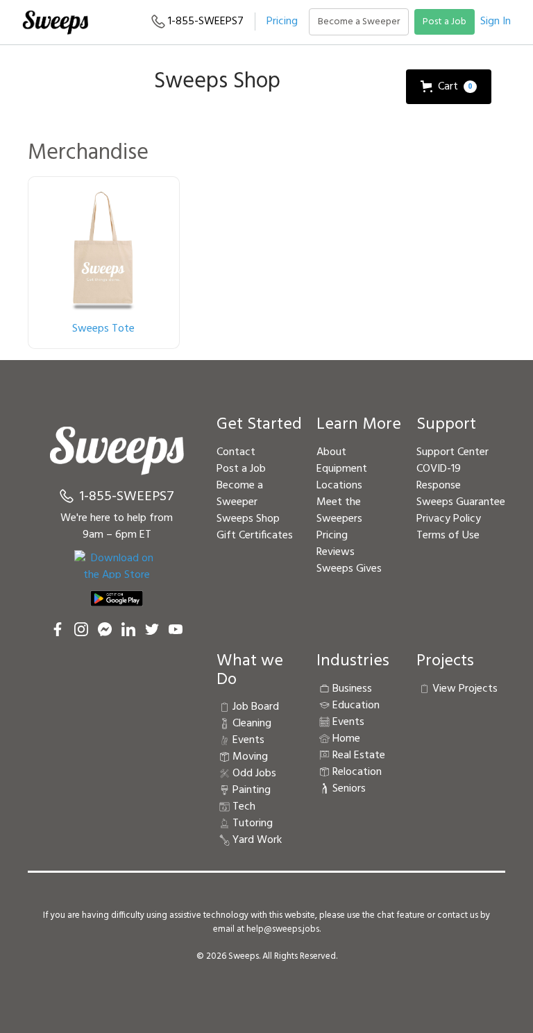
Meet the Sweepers (339, 510)
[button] (448, 86)
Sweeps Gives (349, 569)
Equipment (341, 469)
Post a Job (444, 22)
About (331, 452)
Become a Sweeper (359, 22)
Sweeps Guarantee (460, 502)
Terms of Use (448, 535)
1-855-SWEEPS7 (204, 21)
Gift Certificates (255, 535)
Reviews (335, 552)
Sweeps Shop (248, 519)
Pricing (282, 21)
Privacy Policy (448, 519)
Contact (236, 452)
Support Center (452, 452)
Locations (339, 485)
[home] (55, 22)
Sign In (495, 21)
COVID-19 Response (438, 477)
